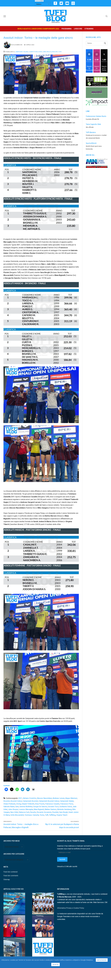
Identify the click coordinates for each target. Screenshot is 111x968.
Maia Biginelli (39, 809)
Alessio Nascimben (44, 798)
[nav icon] (4, 16)
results (33, 812)
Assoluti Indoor (16, 801)
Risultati (55, 51)
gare (17, 807)
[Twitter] (61, 3)
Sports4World (91, 143)
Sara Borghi (63, 812)
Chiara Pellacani (9, 804)
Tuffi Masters (91, 132)
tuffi (46, 815)
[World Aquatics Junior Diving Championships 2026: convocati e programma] (43, 904)
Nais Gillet (14, 812)
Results (49, 51)
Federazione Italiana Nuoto (96, 116)
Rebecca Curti (24, 812)
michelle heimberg (64, 809)
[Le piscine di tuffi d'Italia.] (43, 949)
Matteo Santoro (50, 809)
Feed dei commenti (10, 876)
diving (18, 804)
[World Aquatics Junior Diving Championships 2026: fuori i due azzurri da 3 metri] (14, 904)
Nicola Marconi (16, 45)
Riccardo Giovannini (44, 812)
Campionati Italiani (21, 51)
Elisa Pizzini (39, 804)
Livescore (78, 29)
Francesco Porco (66, 804)
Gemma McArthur (26, 807)
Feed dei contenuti (10, 872)
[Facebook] (55, 3)
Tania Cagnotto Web (93, 124)
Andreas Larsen (59, 798)
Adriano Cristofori (29, 798)
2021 (20, 798)
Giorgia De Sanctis (40, 807)
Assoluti (6, 801)
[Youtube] (67, 3)
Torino (42, 815)
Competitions (33, 51)
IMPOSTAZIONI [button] (101, 960)
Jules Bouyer (13, 809)
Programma (66, 29)
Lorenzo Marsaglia (26, 809)
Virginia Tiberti (61, 815)
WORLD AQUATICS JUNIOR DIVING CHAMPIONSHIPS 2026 (38, 29)
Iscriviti (62, 859)
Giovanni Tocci (53, 807)
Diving (40, 51)
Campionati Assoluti (30, 801)
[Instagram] (73, 3)
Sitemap (6, 879)
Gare (44, 51)
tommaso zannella (32, 815)
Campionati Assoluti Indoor (49, 801)
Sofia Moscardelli (17, 815)
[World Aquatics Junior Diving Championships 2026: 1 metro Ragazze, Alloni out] (14, 949)
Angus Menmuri (71, 798)
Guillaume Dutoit (66, 807)
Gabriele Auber (9, 807)
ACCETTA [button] (55, 964)
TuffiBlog (52, 815)
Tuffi (60, 51)
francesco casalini (52, 804)
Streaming (89, 29)
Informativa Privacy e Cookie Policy (70, 908)
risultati (55, 812)
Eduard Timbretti (28, 804)
